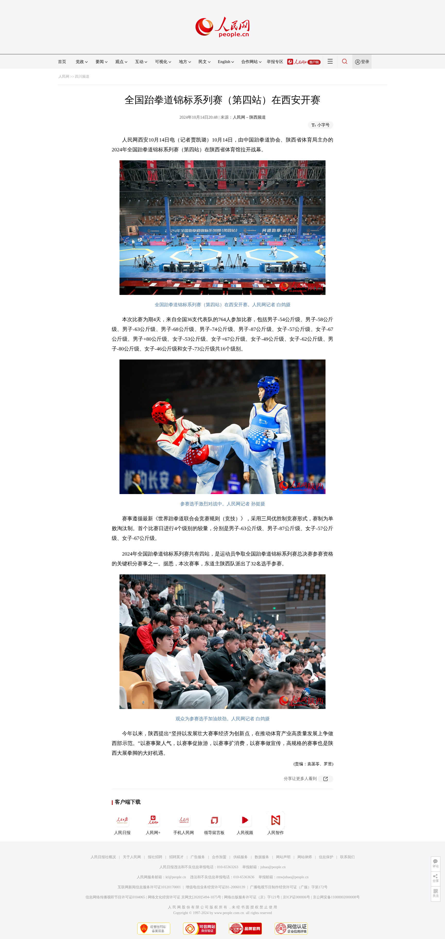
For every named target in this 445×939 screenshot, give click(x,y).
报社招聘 (155, 857)
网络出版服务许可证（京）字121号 (252, 897)
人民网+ (153, 832)
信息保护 (326, 857)
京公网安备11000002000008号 (336, 897)
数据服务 (262, 857)
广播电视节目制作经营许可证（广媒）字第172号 (289, 887)
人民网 (63, 76)
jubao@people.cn (273, 867)
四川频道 (82, 76)
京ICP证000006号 (296, 897)
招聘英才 (176, 857)
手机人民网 (183, 832)
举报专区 (275, 61)
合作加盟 (219, 857)
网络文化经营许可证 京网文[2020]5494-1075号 (184, 897)
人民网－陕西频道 (249, 117)
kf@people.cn (176, 877)
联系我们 (347, 857)
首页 (62, 61)
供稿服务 (240, 857)
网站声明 (283, 857)
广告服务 (198, 857)
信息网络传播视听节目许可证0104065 (115, 897)
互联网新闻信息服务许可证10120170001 (149, 887)
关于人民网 (132, 857)
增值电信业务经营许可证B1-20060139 (215, 887)
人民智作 (275, 832)
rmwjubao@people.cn (293, 877)
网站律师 (304, 857)
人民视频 (245, 832)
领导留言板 (214, 832)
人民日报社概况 (103, 857)
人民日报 (122, 832)
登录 (365, 61)
